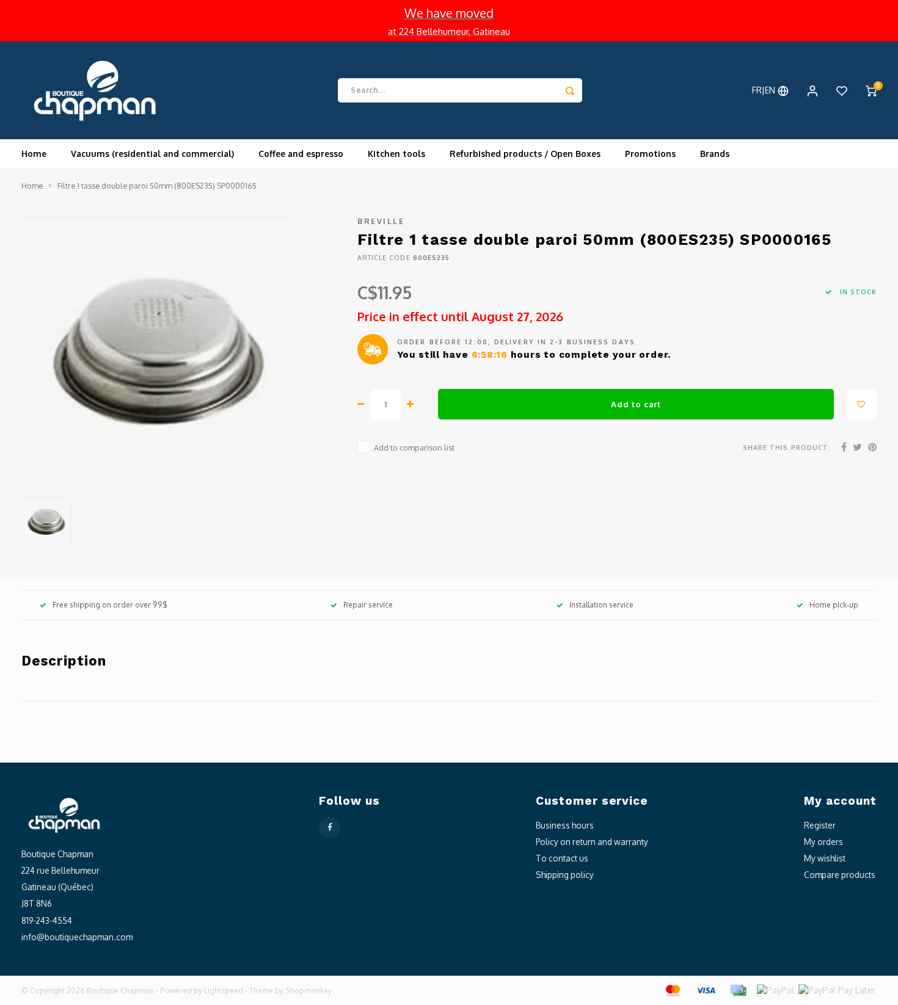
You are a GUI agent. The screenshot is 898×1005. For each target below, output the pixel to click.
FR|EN (765, 90)
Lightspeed (223, 990)
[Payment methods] (671, 989)
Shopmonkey (308, 990)
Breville (380, 221)
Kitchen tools (396, 153)
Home (33, 153)
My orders (823, 841)
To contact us (562, 858)
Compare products (839, 874)
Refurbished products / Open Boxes (525, 153)
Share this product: (787, 447)
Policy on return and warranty (592, 841)
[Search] (570, 90)
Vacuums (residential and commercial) (152, 153)
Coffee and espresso (300, 153)
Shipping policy (565, 874)
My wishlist (824, 858)
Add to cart (635, 404)
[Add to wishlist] (861, 404)
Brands (714, 153)
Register (820, 825)
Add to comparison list (414, 447)
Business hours (565, 825)
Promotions (650, 153)
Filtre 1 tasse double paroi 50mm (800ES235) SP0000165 (157, 185)
